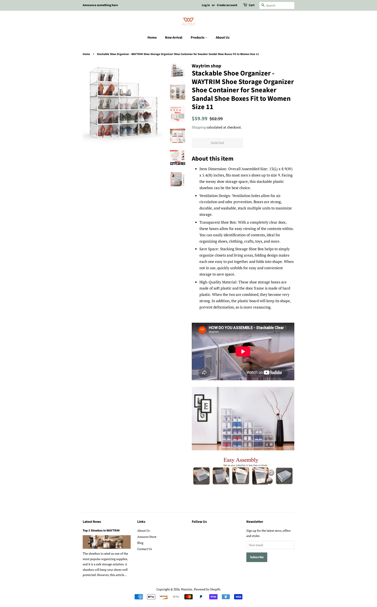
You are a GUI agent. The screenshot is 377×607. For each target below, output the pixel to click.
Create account (227, 5)
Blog (140, 543)
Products (198, 37)
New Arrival (173, 37)
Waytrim (187, 589)
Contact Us (144, 549)
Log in (206, 5)
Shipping (199, 127)
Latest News (92, 521)
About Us (223, 37)
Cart (251, 5)
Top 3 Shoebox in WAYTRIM (101, 530)
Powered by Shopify (207, 589)
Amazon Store (146, 537)
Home (152, 37)
